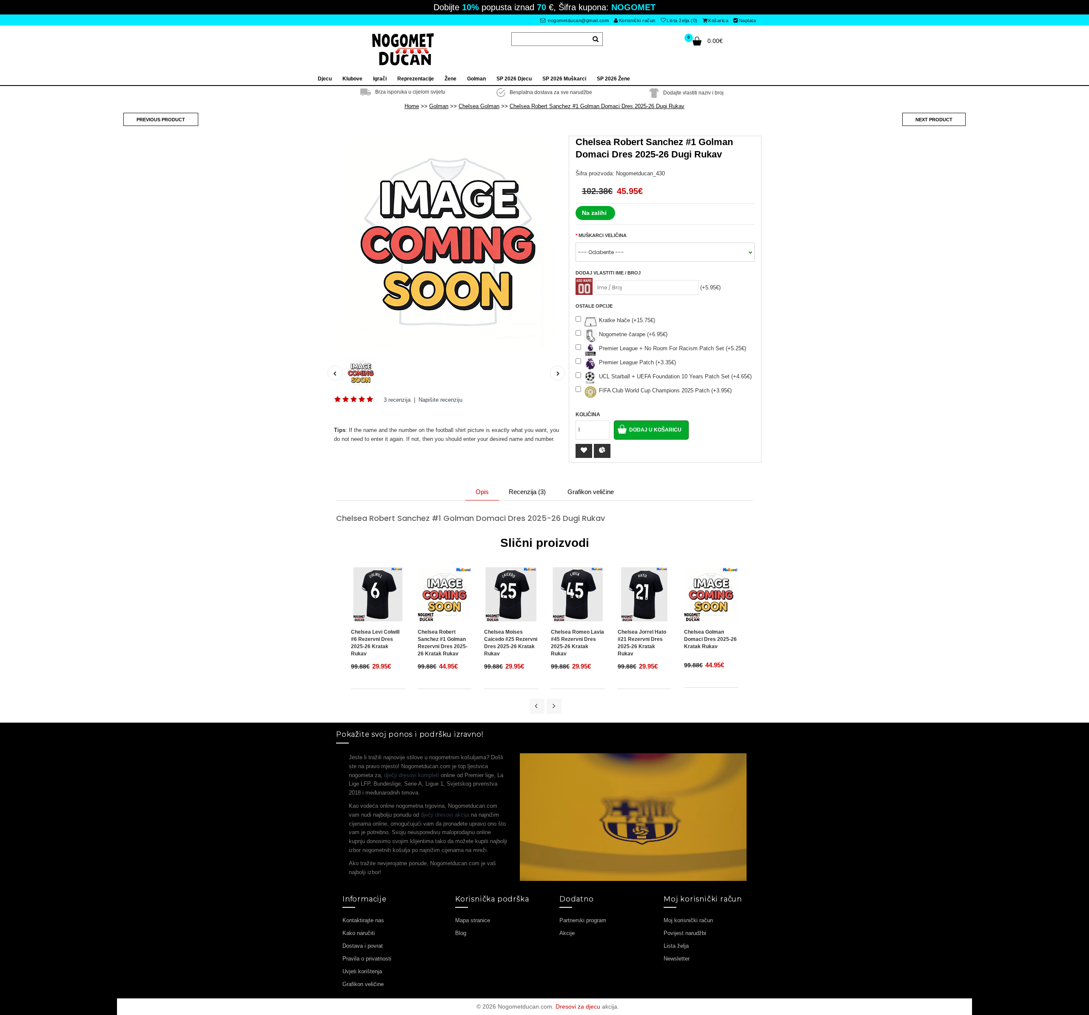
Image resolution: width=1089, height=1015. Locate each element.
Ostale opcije (594, 306)
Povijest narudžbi (685, 933)
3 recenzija (397, 400)
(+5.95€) (710, 287)
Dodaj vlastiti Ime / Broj (608, 272)
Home (412, 106)
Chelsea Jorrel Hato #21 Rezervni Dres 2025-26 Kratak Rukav (642, 643)
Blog (460, 933)
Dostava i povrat (362, 946)
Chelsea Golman (479, 106)
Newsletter (677, 958)
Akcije (567, 933)
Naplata (747, 20)
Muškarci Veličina (603, 235)
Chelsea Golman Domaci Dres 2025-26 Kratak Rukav (710, 639)
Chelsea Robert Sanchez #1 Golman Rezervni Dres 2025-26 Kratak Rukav (443, 643)
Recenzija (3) (527, 491)
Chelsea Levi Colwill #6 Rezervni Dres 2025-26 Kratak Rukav (375, 643)
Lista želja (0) (682, 20)
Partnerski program (582, 920)
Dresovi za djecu (578, 1006)
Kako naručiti (358, 933)
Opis (482, 491)
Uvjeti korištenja (362, 971)
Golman (438, 106)
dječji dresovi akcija (445, 815)
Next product (933, 119)
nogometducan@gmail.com (578, 20)
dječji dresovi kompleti (411, 775)
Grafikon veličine (590, 491)
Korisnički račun (637, 20)
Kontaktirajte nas (363, 920)
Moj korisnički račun (688, 920)
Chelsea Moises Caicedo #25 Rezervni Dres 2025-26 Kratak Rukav (510, 643)
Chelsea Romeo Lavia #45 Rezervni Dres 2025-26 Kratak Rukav (577, 643)
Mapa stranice (472, 920)
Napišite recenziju (440, 400)
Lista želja (676, 946)
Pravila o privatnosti (366, 958)
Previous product (161, 119)
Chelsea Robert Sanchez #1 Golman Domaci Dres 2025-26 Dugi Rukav (597, 106)
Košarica (718, 20)
